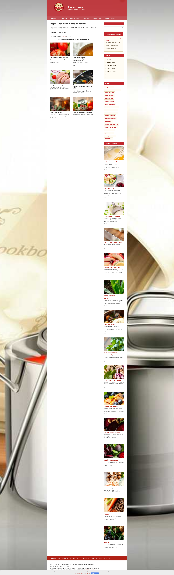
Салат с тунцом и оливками (82, 112)
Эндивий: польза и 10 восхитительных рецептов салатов (111, 296)
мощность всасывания (111, 107)
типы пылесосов (109, 130)
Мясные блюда (62, 18)
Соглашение (85, 558)
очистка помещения (111, 110)
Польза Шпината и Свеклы (112, 432)
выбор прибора (109, 92)
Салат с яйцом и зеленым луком (113, 242)
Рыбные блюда (97, 18)
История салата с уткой (58, 85)
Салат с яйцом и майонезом (112, 216)
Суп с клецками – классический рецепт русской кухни (80, 59)
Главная (53, 18)
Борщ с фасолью (56, 112)
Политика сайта (74, 558)
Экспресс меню (75, 7)
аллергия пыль (109, 87)
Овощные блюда (74, 18)
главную (63, 36)
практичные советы (110, 118)
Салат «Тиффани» (109, 188)
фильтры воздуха (110, 136)
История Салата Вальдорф (112, 267)
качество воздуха (110, 104)
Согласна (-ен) (94, 573)
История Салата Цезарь (111, 161)
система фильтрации (111, 127)
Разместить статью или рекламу (101, 558)
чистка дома (108, 138)
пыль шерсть (108, 121)
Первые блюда (86, 18)
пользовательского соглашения (82, 573)
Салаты (107, 18)
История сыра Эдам (109, 324)
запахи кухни (109, 98)
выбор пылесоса (109, 95)
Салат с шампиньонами (111, 486)
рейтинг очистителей (111, 124)
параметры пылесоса (111, 113)
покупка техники (110, 115)
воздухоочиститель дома (112, 90)
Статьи (113, 18)
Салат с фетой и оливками (59, 57)
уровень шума (109, 133)
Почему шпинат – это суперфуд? (113, 380)
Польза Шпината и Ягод (111, 406)
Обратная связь (63, 558)
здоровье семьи (109, 101)
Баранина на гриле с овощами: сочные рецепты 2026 (82, 86)
